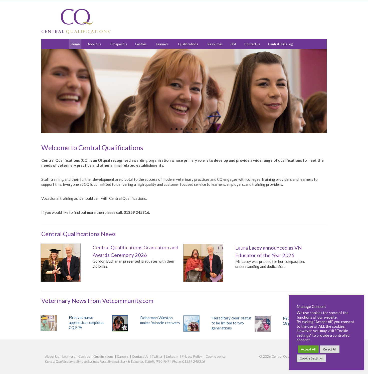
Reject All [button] (329, 349)
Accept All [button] (308, 349)
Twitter (157, 356)
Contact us (252, 44)
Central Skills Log (280, 44)
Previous (37, 91)
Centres (140, 44)
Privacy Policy (192, 356)
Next (331, 91)
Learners (162, 44)
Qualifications (188, 44)
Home (75, 44)
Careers (122, 356)
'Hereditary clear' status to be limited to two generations (232, 323)
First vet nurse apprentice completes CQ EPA (86, 322)
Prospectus (118, 44)
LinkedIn (172, 356)
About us (94, 44)
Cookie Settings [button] (311, 358)
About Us (52, 356)
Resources (215, 44)
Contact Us (140, 356)
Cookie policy (216, 356)
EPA (233, 44)
